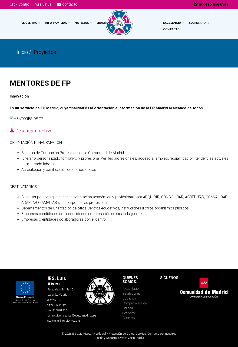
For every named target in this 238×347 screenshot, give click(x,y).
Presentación (131, 288)
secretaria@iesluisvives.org (63, 320)
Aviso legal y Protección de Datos (113, 333)
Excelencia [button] (172, 22)
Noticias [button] (82, 22)
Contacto (171, 29)
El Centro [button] (29, 22)
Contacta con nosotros (161, 333)
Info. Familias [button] (56, 22)
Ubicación (129, 298)
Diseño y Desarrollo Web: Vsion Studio (119, 338)
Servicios (128, 313)
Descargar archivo (34, 131)
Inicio (22, 52)
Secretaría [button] (198, 22)
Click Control (20, 4)
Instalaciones (131, 293)
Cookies (141, 333)
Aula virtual (43, 4)
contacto (69, 4)
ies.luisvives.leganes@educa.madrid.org (71, 315)
